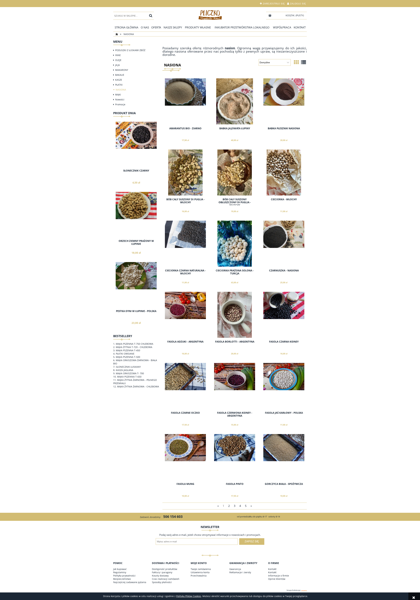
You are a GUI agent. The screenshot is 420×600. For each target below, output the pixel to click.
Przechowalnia (199, 575)
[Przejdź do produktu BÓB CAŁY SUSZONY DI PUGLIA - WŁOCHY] (185, 173)
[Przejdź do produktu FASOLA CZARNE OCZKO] (185, 386)
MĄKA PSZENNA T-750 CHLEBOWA (134, 343)
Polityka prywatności (124, 575)
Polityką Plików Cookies (188, 596)
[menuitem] (126, 27)
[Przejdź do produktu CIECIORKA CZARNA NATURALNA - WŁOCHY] (185, 244)
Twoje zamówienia (201, 569)
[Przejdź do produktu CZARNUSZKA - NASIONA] (283, 244)
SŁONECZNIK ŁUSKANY (128, 366)
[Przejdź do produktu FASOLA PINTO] (234, 457)
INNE (118, 55)
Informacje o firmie (278, 575)
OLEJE (118, 60)
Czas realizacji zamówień (165, 578)
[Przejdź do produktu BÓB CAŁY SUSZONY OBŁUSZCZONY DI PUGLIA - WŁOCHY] (234, 173)
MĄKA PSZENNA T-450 (128, 350)
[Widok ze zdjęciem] (296, 62)
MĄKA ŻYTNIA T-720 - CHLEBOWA (134, 347)
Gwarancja (235, 569)
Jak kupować (120, 569)
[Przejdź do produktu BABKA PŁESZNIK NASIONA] (283, 101)
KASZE (118, 79)
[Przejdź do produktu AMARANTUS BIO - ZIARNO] (185, 101)
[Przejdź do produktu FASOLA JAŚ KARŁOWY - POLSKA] (283, 386)
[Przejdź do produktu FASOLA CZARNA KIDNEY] (283, 315)
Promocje (120, 104)
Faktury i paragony (162, 572)
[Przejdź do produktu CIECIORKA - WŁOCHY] (283, 173)
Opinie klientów (276, 578)
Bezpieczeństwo (122, 578)
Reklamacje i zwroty (240, 572)
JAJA (117, 65)
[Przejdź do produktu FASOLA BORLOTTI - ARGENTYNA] (234, 315)
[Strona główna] (210, 14)
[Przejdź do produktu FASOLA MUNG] (185, 457)
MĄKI (118, 94)
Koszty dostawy (160, 575)
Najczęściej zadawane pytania (129, 582)
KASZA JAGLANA (124, 370)
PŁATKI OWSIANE (125, 353)
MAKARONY (121, 69)
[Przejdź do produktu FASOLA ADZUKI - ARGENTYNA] (185, 315)
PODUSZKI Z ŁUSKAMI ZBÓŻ (130, 50)
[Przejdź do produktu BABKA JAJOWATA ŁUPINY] (234, 101)
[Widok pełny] (303, 62)
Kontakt (272, 569)
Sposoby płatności (162, 582)
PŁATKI (119, 84)
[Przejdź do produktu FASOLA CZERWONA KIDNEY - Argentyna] (234, 386)
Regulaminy (119, 572)
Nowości (119, 99)
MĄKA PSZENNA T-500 (128, 356)
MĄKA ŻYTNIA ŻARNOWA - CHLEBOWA (138, 386)
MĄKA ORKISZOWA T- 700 (130, 373)
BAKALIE (119, 74)
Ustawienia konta (200, 572)
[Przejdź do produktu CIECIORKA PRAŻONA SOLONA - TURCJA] (234, 244)
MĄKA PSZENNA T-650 (129, 376)
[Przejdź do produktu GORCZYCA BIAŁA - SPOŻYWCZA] (283, 457)
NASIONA (121, 89)
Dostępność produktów (164, 569)
